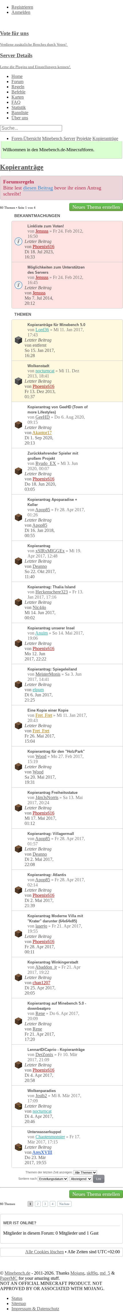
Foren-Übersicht (26, 138)
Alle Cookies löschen (44, 1251)
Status (16, 1298)
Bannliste (19, 112)
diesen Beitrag (38, 188)
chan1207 (41, 982)
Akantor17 (42, 432)
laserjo (41, 926)
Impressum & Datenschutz (35, 1308)
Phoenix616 (43, 246)
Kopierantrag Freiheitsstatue (52, 792)
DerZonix (44, 1054)
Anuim (41, 633)
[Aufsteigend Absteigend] (87, 1178)
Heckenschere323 (51, 591)
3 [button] (45, 1204)
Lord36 (42, 329)
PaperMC (8, 1278)
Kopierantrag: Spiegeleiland (52, 669)
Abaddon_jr (46, 967)
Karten (17, 97)
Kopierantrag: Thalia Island (51, 587)
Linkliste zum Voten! (45, 226)
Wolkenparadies (41, 1091)
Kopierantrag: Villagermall (50, 834)
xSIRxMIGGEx (50, 550)
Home (17, 76)
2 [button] (38, 1204)
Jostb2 (41, 1095)
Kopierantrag (38, 546)
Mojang (77, 1273)
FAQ (16, 102)
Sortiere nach (28, 1178)
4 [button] (52, 1204)
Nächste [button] (64, 1204)
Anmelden (20, 12)
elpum (38, 689)
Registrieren (22, 7)
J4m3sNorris (46, 797)
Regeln (17, 86)
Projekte (83, 138)
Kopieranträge (105, 138)
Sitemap (18, 1303)
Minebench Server (58, 138)
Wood (40, 756)
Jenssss (41, 231)
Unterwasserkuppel (44, 1132)
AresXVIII (42, 1152)
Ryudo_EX (45, 463)
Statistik (18, 107)
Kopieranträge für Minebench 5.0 (56, 325)
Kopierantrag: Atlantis (46, 875)
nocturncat (44, 370)
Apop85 (42, 509)
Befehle (18, 91)
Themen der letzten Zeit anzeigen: (49, 1172)
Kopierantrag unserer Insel (51, 628)
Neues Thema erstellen (96, 207)
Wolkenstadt (38, 366)
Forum (17, 81)
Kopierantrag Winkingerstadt (52, 962)
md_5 (105, 1273)
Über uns (19, 117)
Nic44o (39, 607)
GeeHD (42, 417)
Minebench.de (17, 1273)
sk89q (92, 1273)
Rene (40, 1013)
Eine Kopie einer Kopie (47, 710)
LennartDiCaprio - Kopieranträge (56, 1049)
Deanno (40, 566)
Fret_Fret (43, 715)
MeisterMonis (47, 674)
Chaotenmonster (50, 1136)
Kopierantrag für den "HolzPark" (56, 751)
